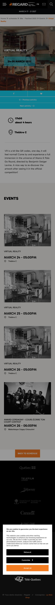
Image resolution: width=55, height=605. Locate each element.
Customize (26, 560)
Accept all (27, 568)
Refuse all (27, 552)
